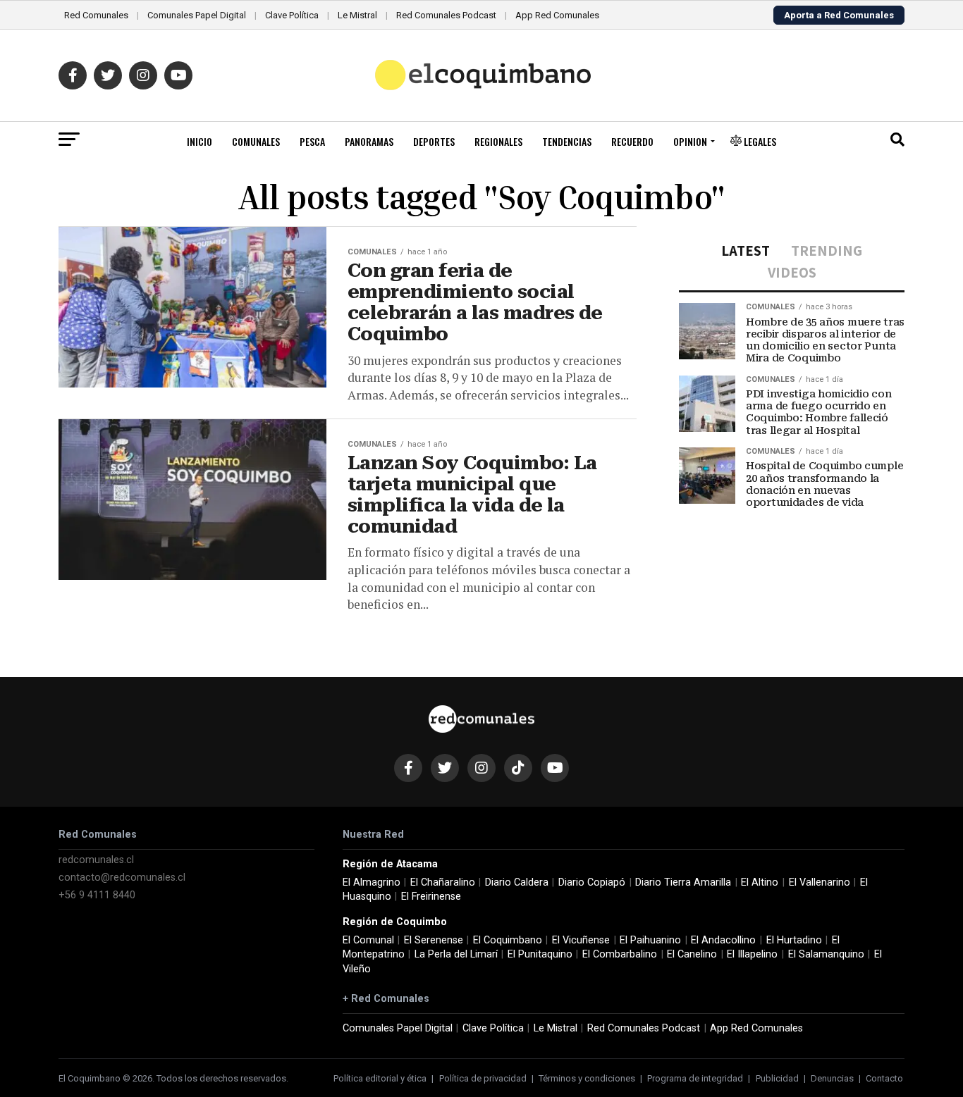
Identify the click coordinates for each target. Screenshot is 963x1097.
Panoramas (369, 141)
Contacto (884, 1078)
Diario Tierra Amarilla (683, 882)
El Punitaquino (540, 954)
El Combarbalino (619, 954)
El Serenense (433, 940)
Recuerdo (632, 141)
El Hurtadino (794, 940)
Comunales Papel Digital (196, 15)
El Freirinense (431, 897)
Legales (759, 141)
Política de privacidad (483, 1078)
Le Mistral (357, 15)
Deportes (434, 141)
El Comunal (368, 940)
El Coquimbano (507, 940)
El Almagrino (371, 882)
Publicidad (777, 1078)
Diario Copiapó (591, 882)
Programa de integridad (695, 1078)
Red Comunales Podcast (446, 15)
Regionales (498, 141)
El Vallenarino (819, 882)
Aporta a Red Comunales (839, 15)
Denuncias (832, 1078)
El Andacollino (723, 940)
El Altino (759, 882)
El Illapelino (752, 954)
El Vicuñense (581, 940)
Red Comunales (96, 15)
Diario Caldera (516, 882)
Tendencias (566, 141)
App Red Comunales (557, 15)
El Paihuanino (650, 940)
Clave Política (292, 15)
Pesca (312, 141)
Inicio (199, 141)
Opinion (690, 141)
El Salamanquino (826, 954)
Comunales (256, 141)
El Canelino (692, 954)
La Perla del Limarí (456, 954)
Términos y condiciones (587, 1078)
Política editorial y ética (380, 1078)
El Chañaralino (442, 882)
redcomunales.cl (96, 860)
